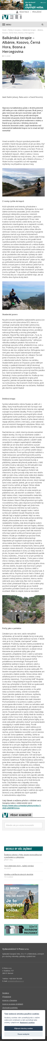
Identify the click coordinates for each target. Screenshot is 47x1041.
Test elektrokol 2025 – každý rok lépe (19, 866)
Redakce (5, 993)
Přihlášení (36, 12)
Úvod (4, 30)
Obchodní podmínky (10, 1007)
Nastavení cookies (27, 1022)
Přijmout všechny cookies (23, 1028)
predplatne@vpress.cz (16, 981)
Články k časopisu (14, 30)
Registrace (24, 12)
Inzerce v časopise (9, 1000)
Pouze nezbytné (23, 1034)
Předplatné (6, 996)
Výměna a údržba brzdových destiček (18, 874)
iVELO (12, 17)
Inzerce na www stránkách (12, 1004)
